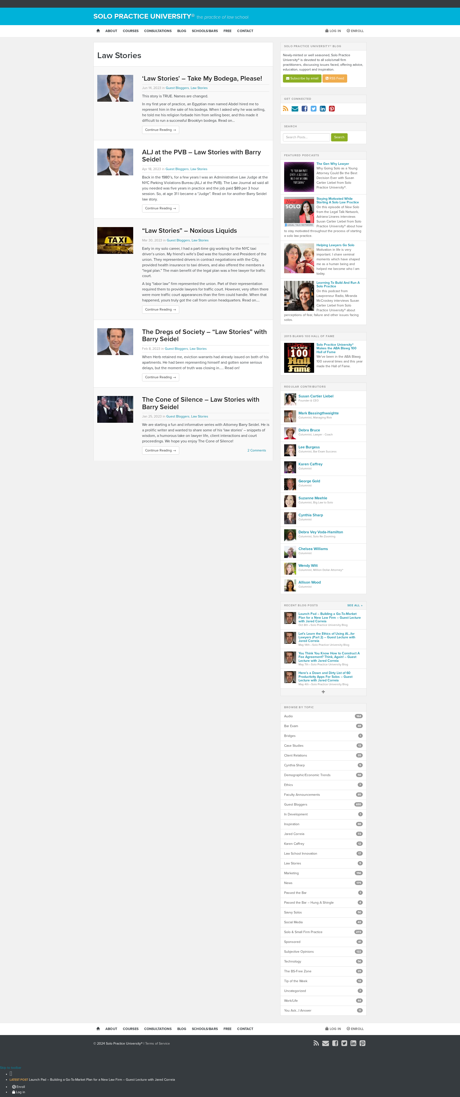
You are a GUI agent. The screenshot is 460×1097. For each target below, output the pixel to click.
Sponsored (322, 942)
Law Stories (199, 88)
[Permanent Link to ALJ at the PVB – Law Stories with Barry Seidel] (116, 162)
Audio (322, 716)
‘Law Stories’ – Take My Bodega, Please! (202, 78)
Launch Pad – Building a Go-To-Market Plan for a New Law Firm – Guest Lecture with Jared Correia (92, 1080)
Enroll (357, 31)
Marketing (322, 873)
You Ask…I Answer (322, 1010)
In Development (322, 814)
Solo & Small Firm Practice (322, 932)
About (111, 31)
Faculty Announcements (322, 795)
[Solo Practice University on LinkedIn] (323, 110)
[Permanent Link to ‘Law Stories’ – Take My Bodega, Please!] (116, 88)
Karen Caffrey (322, 844)
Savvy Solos (322, 912)
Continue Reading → (160, 130)
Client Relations (322, 755)
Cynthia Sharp (322, 765)
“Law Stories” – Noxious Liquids (189, 231)
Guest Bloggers (177, 88)
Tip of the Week (322, 981)
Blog (181, 31)
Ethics (322, 785)
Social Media (322, 922)
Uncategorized (322, 991)
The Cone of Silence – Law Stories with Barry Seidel (200, 403)
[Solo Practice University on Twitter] (313, 110)
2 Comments (256, 450)
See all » (355, 605)
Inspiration (322, 824)
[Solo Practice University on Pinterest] (332, 110)
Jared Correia (322, 834)
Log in (335, 31)
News (322, 883)
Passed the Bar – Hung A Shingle (322, 903)
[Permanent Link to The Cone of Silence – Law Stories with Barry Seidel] (116, 409)
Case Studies (322, 746)
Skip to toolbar (10, 1068)
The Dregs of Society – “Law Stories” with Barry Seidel (204, 335)
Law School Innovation (322, 854)
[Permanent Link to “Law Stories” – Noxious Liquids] (116, 240)
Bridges (322, 736)
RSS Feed (336, 78)
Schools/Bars (205, 31)
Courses (130, 31)
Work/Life (322, 1001)
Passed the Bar (322, 893)
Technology (322, 961)
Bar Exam (322, 726)
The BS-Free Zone (322, 971)
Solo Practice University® (170, 16)
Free (228, 31)
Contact (245, 31)
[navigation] (230, 1082)
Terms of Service (157, 1043)
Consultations (158, 31)
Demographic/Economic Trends (322, 775)
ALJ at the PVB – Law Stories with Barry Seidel (201, 156)
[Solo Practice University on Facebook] (304, 110)
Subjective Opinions (322, 952)
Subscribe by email (303, 78)
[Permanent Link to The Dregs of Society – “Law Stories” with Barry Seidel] (116, 341)
